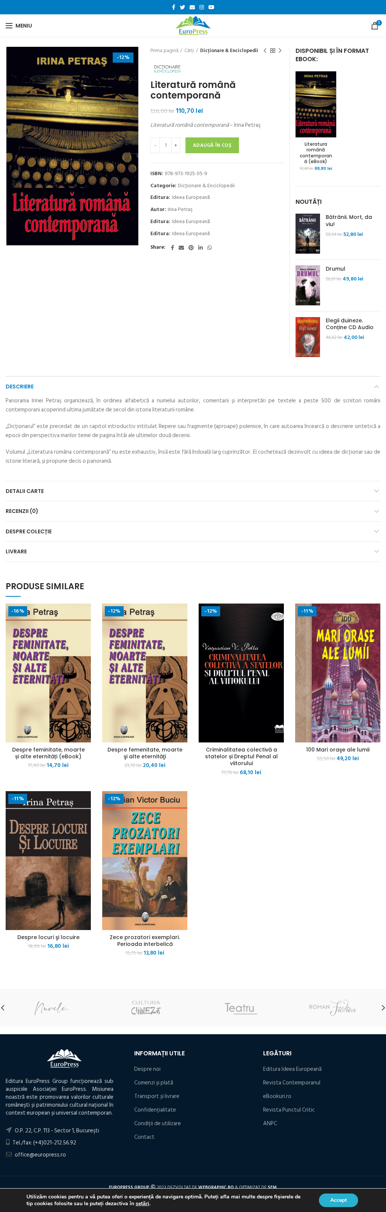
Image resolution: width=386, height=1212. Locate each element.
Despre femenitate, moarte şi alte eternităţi (144, 753)
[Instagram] (201, 7)
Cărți (189, 50)
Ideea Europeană (191, 197)
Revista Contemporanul (291, 1082)
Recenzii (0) (22, 511)
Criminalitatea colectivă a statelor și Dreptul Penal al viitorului (241, 756)
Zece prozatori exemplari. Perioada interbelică (145, 940)
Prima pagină (164, 50)
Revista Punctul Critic (289, 1110)
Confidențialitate (155, 1110)
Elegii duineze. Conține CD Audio (350, 324)
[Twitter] (182, 7)
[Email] (192, 7)
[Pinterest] (191, 248)
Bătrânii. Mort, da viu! (349, 220)
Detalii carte (25, 491)
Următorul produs (280, 50)
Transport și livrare (156, 1096)
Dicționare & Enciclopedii (229, 50)
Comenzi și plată (153, 1082)
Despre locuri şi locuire (48, 937)
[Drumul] (308, 285)
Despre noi (147, 1069)
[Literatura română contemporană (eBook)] (316, 104)
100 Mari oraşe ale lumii (337, 749)
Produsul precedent (265, 50)
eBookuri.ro (277, 1096)
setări (142, 1203)
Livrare (16, 551)
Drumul (335, 268)
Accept (338, 1200)
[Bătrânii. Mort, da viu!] (308, 234)
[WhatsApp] (209, 248)
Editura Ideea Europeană (292, 1069)
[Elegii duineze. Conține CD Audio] (308, 337)
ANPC (270, 1123)
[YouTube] (211, 7)
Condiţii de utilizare (157, 1123)
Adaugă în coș (212, 145)
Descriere (20, 386)
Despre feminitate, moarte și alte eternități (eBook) (48, 753)
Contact (144, 1137)
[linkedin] (200, 248)
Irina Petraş (180, 209)
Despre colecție (29, 531)
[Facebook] (174, 7)
